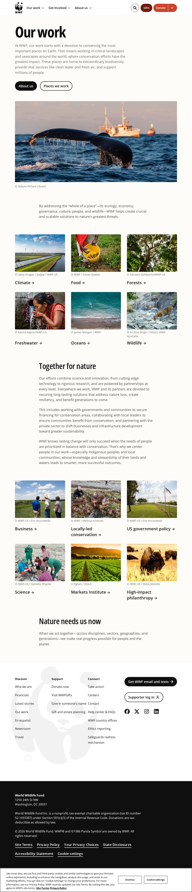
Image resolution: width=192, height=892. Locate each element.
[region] (96, 880)
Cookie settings (70, 853)
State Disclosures (117, 844)
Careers (93, 695)
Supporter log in (141, 697)
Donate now (60, 687)
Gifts (146, 8)
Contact (93, 703)
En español (23, 720)
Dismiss (129, 879)
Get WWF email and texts (148, 681)
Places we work (56, 86)
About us (81, 8)
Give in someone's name (69, 703)
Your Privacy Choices (81, 844)
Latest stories (24, 703)
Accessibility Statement (34, 853)
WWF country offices (102, 720)
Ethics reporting (99, 729)
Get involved (58, 8)
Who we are (23, 687)
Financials (22, 695)
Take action (96, 687)
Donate (161, 8)
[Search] (135, 8)
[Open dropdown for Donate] (172, 8)
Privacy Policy (48, 844)
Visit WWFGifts (62, 695)
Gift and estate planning (69, 712)
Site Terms (23, 844)
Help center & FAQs (101, 712)
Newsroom (23, 729)
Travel (19, 737)
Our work (33, 8)
